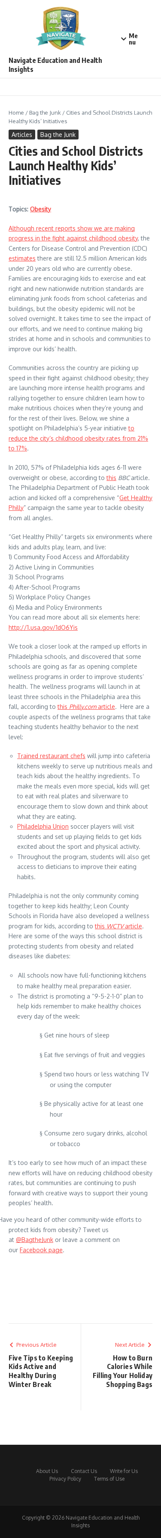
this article (86, 706)
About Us (47, 1471)
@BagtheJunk (34, 1239)
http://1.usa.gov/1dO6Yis (43, 627)
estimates (22, 258)
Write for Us (124, 1471)
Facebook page (41, 1250)
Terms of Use (109, 1479)
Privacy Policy (65, 1479)
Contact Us (84, 1471)
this (111, 477)
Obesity (40, 209)
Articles (22, 134)
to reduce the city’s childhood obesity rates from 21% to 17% (78, 438)
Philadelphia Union (43, 826)
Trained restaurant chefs (51, 755)
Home (16, 112)
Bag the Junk (45, 112)
